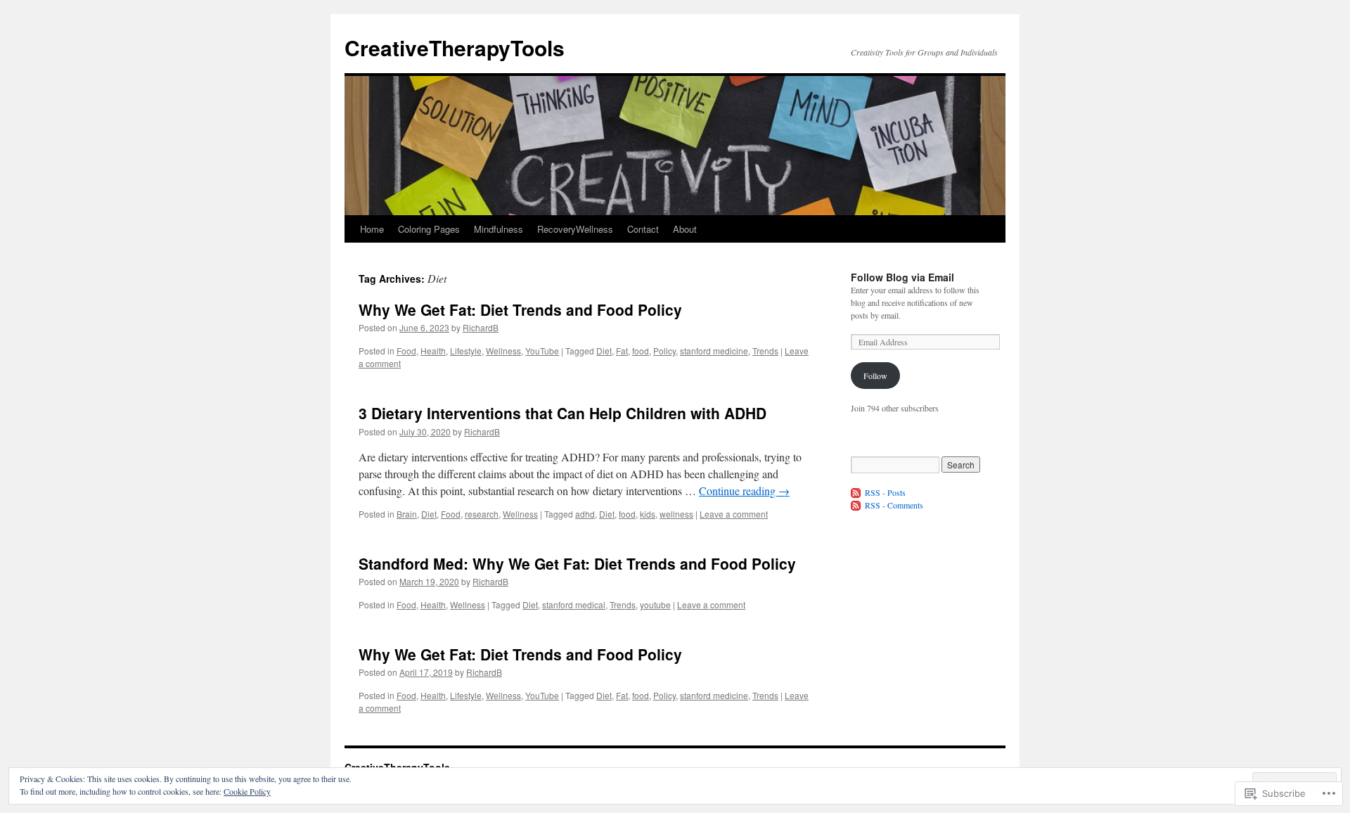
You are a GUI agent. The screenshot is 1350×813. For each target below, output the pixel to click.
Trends (765, 351)
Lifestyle (466, 351)
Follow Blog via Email (902, 277)
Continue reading (744, 490)
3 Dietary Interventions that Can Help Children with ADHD (562, 412)
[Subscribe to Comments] (856, 505)
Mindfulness (498, 229)
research (482, 514)
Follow (875, 375)
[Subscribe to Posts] (856, 492)
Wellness (503, 351)
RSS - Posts (885, 492)
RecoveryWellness (575, 229)
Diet (604, 351)
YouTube (542, 351)
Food (406, 351)
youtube (655, 604)
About (685, 229)
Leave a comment (734, 514)
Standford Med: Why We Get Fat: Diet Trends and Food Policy (577, 563)
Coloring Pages (429, 229)
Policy (664, 351)
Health (433, 351)
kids (647, 514)
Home (372, 229)
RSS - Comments (894, 505)
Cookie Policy (247, 791)
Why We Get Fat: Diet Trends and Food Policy (520, 309)
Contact (643, 229)
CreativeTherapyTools (455, 47)
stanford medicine (714, 351)
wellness (676, 514)
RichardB (481, 327)
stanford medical (573, 604)
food (640, 351)
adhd (585, 514)
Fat (622, 351)
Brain (407, 514)
